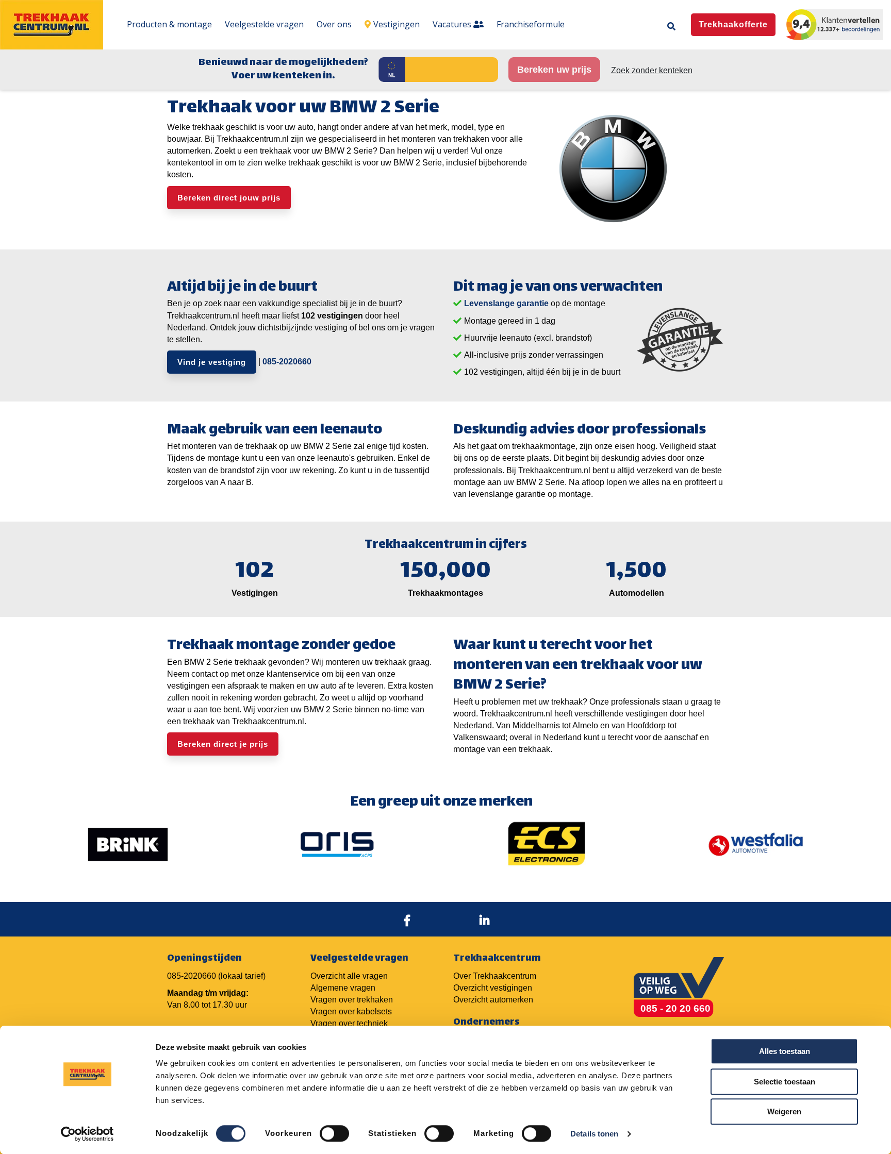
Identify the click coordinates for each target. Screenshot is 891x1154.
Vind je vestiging (211, 362)
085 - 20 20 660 (675, 1008)
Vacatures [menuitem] (453, 24)
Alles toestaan (784, 1051)
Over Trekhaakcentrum (494, 976)
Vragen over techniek (349, 1023)
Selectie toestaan (784, 1081)
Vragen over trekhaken (351, 999)
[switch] (334, 1133)
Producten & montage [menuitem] (169, 24)
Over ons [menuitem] (334, 24)
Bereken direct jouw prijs (228, 197)
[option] (128, 844)
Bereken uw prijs (554, 69)
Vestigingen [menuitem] (396, 24)
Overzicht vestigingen (492, 987)
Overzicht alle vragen (349, 976)
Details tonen (594, 1133)
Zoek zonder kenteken (651, 70)
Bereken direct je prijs (222, 744)
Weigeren (784, 1111)
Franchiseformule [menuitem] (531, 24)
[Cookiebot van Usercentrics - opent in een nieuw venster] (87, 1134)
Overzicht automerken (493, 999)
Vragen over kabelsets (351, 1011)
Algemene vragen (342, 987)
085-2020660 (286, 361)
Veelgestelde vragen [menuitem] (264, 24)
